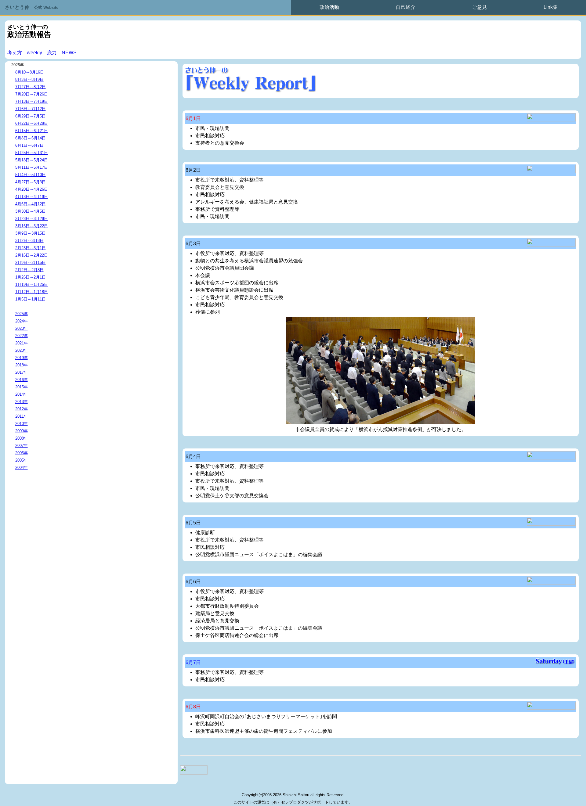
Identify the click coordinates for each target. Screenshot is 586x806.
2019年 (21, 357)
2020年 (21, 350)
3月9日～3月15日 (30, 233)
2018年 (21, 365)
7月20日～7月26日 (31, 94)
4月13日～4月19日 (31, 196)
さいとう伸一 (31, 7)
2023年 (21, 328)
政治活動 (329, 7)
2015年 (21, 387)
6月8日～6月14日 (30, 138)
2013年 (21, 401)
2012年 (21, 409)
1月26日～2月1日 (30, 277)
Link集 (551, 7)
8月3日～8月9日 (29, 79)
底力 (52, 52)
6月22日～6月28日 (31, 123)
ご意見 (479, 7)
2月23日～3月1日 (30, 248)
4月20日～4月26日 (31, 189)
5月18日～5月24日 (31, 160)
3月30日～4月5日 (30, 211)
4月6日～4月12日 (30, 204)
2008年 (21, 438)
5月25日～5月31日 (31, 152)
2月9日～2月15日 (30, 262)
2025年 (21, 313)
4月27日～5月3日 (30, 182)
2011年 (21, 416)
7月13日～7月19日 (31, 101)
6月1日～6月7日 (29, 145)
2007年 (21, 445)
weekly (34, 52)
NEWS (69, 52)
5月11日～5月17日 (31, 167)
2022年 (21, 335)
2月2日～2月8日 (29, 270)
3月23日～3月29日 (31, 218)
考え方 (14, 52)
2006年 (21, 453)
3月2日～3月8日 (29, 240)
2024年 (21, 321)
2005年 (21, 460)
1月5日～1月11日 (30, 299)
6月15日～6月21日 (31, 130)
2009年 (21, 431)
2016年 (21, 379)
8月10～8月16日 (29, 72)
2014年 (21, 394)
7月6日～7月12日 (30, 108)
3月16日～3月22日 (31, 226)
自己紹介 (405, 7)
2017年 (21, 372)
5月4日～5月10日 (30, 174)
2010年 (21, 423)
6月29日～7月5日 (30, 116)
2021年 (21, 343)
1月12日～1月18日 (31, 292)
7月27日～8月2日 (30, 87)
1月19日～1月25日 (31, 284)
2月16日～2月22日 (31, 255)
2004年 (21, 467)
